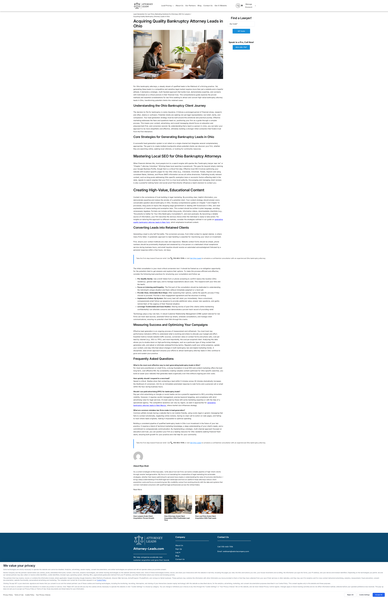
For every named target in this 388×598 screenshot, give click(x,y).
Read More (137, 489)
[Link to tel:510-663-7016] (238, 5)
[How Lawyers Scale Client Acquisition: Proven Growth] (147, 504)
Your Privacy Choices (43, 595)
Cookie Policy (101, 580)
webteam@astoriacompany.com (236, 551)
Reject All (350, 595)
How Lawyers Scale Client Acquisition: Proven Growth (143, 517)
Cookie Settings (364, 595)
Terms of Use (18, 595)
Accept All (378, 595)
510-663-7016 (227, 547)
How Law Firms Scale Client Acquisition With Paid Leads (205, 517)
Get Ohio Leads (195, 258)
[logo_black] (143, 3)
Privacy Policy (8, 595)
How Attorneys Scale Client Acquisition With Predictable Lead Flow (177, 518)
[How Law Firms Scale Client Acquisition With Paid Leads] (209, 504)
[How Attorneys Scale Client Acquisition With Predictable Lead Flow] (178, 504)
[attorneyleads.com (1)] (148, 536)
